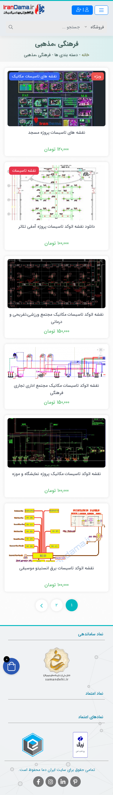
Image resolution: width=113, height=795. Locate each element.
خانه (85, 55)
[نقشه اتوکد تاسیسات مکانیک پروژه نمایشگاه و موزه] (56, 442)
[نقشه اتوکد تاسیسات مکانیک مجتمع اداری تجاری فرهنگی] (56, 363)
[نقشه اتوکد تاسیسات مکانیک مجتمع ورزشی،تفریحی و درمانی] (56, 283)
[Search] (12, 27)
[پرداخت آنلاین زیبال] (80, 745)
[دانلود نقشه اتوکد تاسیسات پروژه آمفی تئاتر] (56, 192)
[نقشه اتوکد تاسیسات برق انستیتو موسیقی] (56, 534)
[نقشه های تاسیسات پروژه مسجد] (56, 98)
